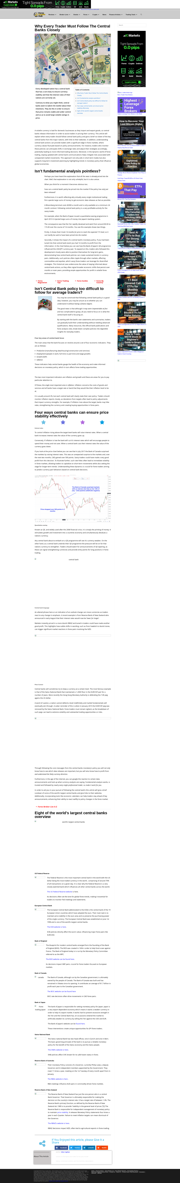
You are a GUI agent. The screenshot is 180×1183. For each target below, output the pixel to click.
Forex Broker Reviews (120, 1171)
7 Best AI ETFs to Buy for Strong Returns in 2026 (131, 248)
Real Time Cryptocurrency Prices (99, 1172)
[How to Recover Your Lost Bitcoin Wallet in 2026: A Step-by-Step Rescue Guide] (132, 130)
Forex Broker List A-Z (47, 806)
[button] (43, 282)
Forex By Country (100, 282)
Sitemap (99, 1173)
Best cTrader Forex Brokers (125, 95)
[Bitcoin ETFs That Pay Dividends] (132, 190)
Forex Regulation (42, 282)
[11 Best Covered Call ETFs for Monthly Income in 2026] (132, 285)
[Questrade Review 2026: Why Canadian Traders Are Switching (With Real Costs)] (132, 212)
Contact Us (112, 1172)
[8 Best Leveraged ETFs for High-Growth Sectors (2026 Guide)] (132, 260)
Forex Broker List (109, 1171)
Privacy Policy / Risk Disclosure (130, 1172)
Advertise (93, 1173)
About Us (118, 1172)
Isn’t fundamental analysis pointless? (88, 98)
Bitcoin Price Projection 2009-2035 (90, 9)
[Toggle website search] (141, 15)
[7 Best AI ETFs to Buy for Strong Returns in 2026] (132, 238)
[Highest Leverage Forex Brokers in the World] (132, 105)
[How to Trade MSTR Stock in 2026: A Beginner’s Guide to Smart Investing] (132, 339)
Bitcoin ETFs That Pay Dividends (127, 199)
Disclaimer (142, 1172)
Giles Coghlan (65, 1152)
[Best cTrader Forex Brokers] (125, 92)
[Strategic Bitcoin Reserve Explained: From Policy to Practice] (132, 160)
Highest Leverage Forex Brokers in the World (130, 114)
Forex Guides (82, 281)
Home (92, 1171)
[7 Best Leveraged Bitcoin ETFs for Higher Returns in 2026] (132, 312)
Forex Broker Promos (132, 1171)
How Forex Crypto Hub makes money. (58, 1181)
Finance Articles (100, 1171)
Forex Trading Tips (63, 282)
